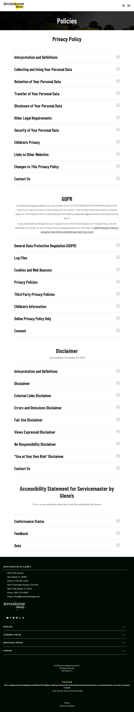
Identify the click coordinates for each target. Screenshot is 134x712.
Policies (67, 703)
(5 (15, 593)
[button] (123, 5)
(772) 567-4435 (21, 581)
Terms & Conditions (66, 706)
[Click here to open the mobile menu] (129, 5)
